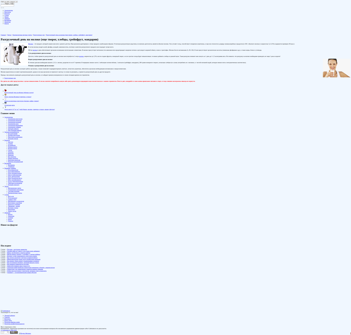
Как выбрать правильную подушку (18, 264)
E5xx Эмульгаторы (14, 176)
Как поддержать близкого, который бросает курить (23, 262)
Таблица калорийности (11, 132)
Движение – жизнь (14, 206)
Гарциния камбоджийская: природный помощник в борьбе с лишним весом (31, 267)
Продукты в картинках (15, 137)
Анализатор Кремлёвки (15, 125)
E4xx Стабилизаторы (14, 175)
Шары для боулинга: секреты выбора (18, 253)
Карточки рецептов (14, 160)
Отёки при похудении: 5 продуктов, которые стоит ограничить (27, 271)
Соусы (10, 150)
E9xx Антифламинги (14, 180)
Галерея (10, 217)
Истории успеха (13, 208)
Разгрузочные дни (39, 35)
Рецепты (7, 13)
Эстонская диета (9, 105)
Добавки (7, 18)
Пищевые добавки (10, 168)
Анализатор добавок (14, 127)
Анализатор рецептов (15, 120)
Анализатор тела (13, 124)
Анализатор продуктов (15, 119)
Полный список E (13, 185)
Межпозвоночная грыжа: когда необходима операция (23, 259)
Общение (7, 213)
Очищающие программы (16, 189)
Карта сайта (8, 320)
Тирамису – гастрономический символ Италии (22, 272)
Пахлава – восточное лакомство (17, 249)
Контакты (7, 319)
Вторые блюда (12, 148)
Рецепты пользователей (15, 161)
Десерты (10, 152)
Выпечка (11, 153)
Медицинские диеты (14, 188)
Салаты (10, 143)
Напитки (11, 155)
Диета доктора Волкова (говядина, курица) (17, 97)
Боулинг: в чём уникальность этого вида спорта (22, 256)
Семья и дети (12, 199)
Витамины (7, 20)
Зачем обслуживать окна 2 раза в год (18, 266)
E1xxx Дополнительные (15, 181)
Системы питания (13, 191)
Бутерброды (12, 145)
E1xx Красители (13, 170)
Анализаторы (8, 10)
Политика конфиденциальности (14, 324)
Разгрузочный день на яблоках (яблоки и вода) (19, 92)
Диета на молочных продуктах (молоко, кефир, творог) (21, 101)
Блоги (10, 219)
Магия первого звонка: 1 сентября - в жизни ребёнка (23, 254)
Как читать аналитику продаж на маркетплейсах (22, 257)
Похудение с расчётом (15, 203)
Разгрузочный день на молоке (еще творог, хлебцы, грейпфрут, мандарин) (69, 35)
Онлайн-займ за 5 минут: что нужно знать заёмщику (23, 251)
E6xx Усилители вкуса (15, 178)
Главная (3, 35)
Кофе (12, 3)
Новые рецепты (13, 158)
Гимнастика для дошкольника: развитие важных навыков (25, 269)
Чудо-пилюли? (12, 198)
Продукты (7, 12)
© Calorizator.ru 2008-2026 (9, 330)
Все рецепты (12, 157)
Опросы (10, 221)
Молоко (30, 44)
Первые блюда (12, 147)
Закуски (10, 142)
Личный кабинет (13, 129)
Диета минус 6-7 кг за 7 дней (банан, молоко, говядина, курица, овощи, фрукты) (29, 109)
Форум (7, 3)
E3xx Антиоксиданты (15, 173)
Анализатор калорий (14, 122)
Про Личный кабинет (15, 130)
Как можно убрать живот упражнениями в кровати (23, 261)
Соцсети (7, 317)
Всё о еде (11, 196)
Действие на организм (15, 183)
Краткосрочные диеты (15, 193)
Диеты (6, 17)
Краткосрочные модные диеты (22, 35)
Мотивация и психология (16, 201)
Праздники (11, 209)
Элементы (11, 166)
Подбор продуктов (14, 135)
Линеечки (7, 22)
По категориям (12, 133)
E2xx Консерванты (14, 171)
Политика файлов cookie (12, 322)
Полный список (13, 138)
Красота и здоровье (14, 204)
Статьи (6, 15)
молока (35, 50)
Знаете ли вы (12, 211)
